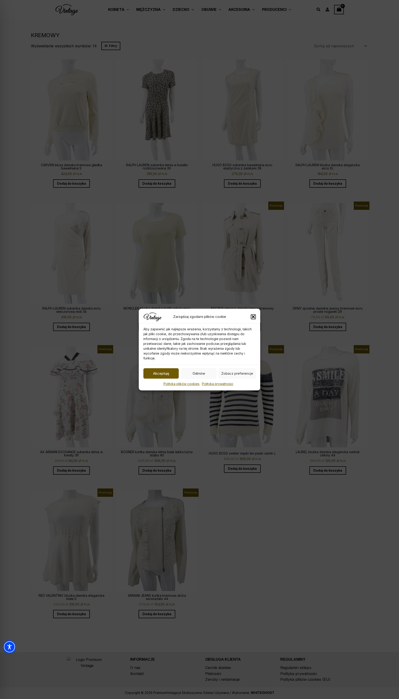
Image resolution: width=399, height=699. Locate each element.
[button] (253, 316)
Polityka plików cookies (181, 384)
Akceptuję (161, 373)
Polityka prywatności (217, 384)
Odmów (199, 373)
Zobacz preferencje (237, 373)
